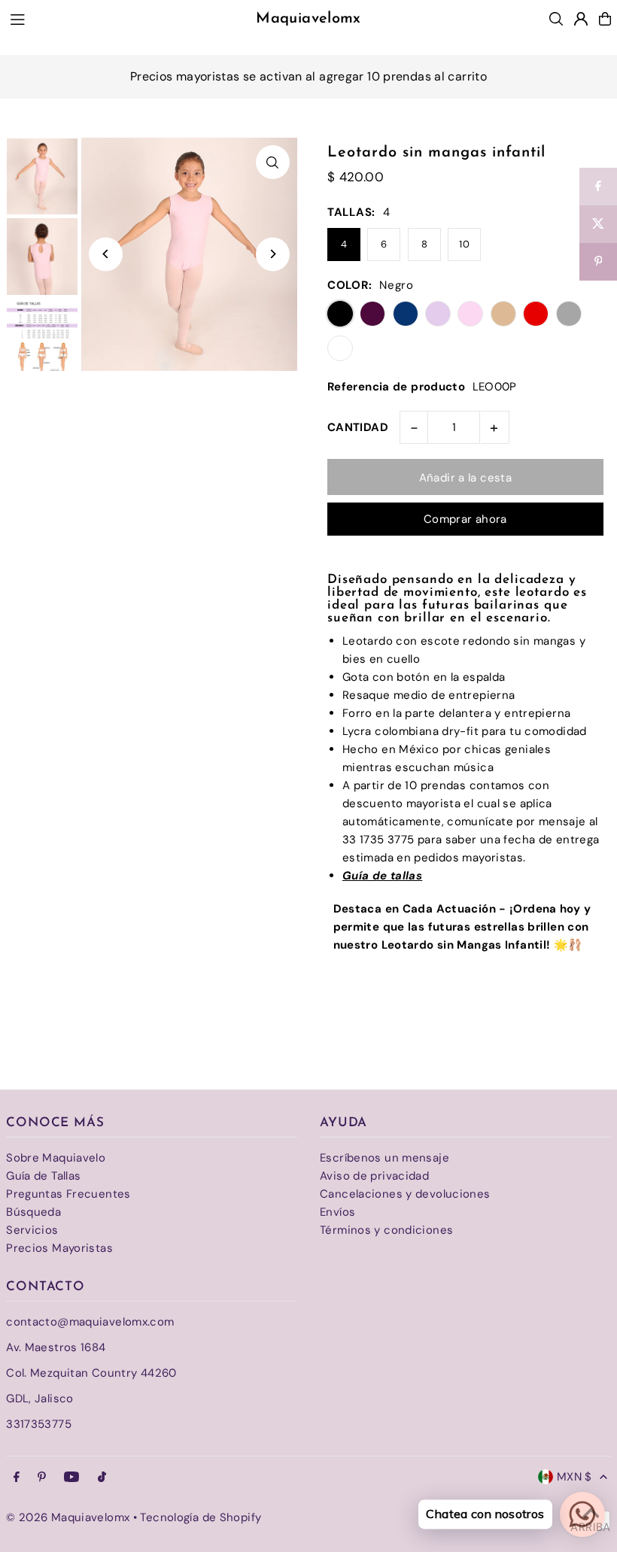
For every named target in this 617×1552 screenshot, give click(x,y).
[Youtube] (71, 1478)
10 (464, 244)
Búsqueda (33, 1211)
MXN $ (574, 1476)
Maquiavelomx (308, 18)
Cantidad (357, 427)
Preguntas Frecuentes (68, 1193)
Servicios (32, 1230)
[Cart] (605, 19)
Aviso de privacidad (374, 1175)
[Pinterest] (42, 1478)
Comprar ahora (465, 519)
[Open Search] (556, 19)
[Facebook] (17, 1478)
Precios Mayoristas (59, 1248)
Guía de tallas (382, 875)
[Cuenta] (581, 19)
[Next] (273, 254)
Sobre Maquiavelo (55, 1157)
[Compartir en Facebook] (598, 186)
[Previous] (106, 254)
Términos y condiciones (386, 1230)
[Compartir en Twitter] (598, 224)
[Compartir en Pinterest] (598, 262)
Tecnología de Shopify (200, 1517)
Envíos (337, 1211)
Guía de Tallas (43, 1175)
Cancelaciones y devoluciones (405, 1193)
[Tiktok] (102, 1478)
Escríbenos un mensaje (384, 1157)
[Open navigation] (114, 18)
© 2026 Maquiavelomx (67, 1517)
